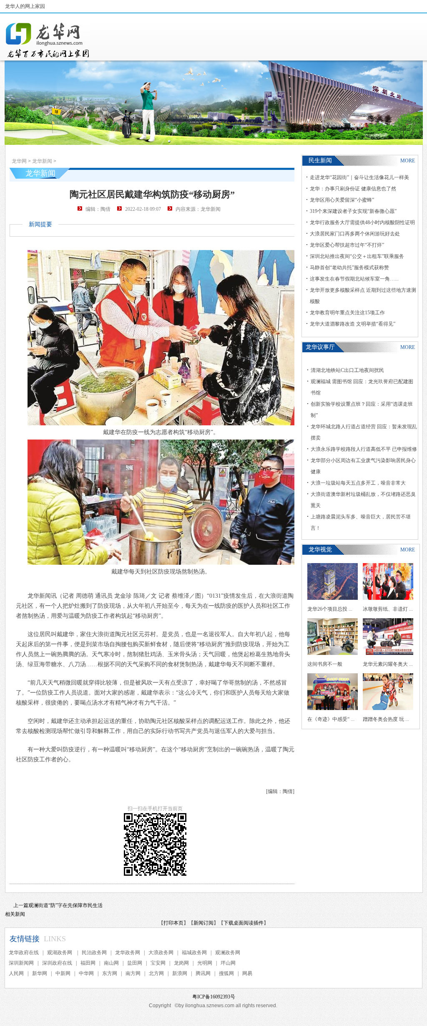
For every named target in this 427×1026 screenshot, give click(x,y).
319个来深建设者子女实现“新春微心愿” (353, 211)
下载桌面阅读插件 (244, 923)
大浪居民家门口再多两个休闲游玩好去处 (355, 234)
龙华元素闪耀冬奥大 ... (388, 664)
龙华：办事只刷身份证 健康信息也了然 (353, 189)
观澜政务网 (227, 952)
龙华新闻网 (48, 40)
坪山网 (228, 963)
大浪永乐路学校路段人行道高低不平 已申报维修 (364, 449)
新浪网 (179, 973)
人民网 (16, 973)
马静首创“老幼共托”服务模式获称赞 (349, 267)
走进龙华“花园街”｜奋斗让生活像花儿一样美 (359, 177)
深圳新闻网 (21, 963)
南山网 (111, 963)
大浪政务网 (160, 952)
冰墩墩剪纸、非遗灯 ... (388, 609)
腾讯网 (203, 973)
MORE (407, 161)
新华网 (39, 973)
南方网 (133, 973)
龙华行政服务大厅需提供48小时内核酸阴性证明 (362, 222)
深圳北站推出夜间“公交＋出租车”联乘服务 (357, 256)
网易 (247, 973)
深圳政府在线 (57, 963)
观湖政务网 (60, 952)
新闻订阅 (203, 923)
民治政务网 (94, 952)
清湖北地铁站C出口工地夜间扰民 (347, 370)
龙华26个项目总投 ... (329, 609)
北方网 (156, 973)
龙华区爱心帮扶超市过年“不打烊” (347, 245)
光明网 (204, 963)
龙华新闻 (42, 161)
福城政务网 (194, 952)
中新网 (62, 973)
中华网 (86, 973)
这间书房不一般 (324, 664)
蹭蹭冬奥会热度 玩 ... (386, 719)
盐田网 (134, 963)
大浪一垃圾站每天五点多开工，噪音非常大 (358, 483)
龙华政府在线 (24, 952)
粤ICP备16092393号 (213, 997)
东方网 (109, 973)
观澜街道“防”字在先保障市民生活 (65, 905)
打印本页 (173, 923)
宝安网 (158, 963)
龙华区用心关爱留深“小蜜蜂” (342, 200)
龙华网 (19, 161)
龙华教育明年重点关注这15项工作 (347, 313)
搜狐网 (226, 973)
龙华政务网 (127, 952)
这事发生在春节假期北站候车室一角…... (354, 279)
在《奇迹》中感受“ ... (330, 719)
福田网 (87, 963)
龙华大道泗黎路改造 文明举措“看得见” (352, 324)
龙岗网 (181, 963)
